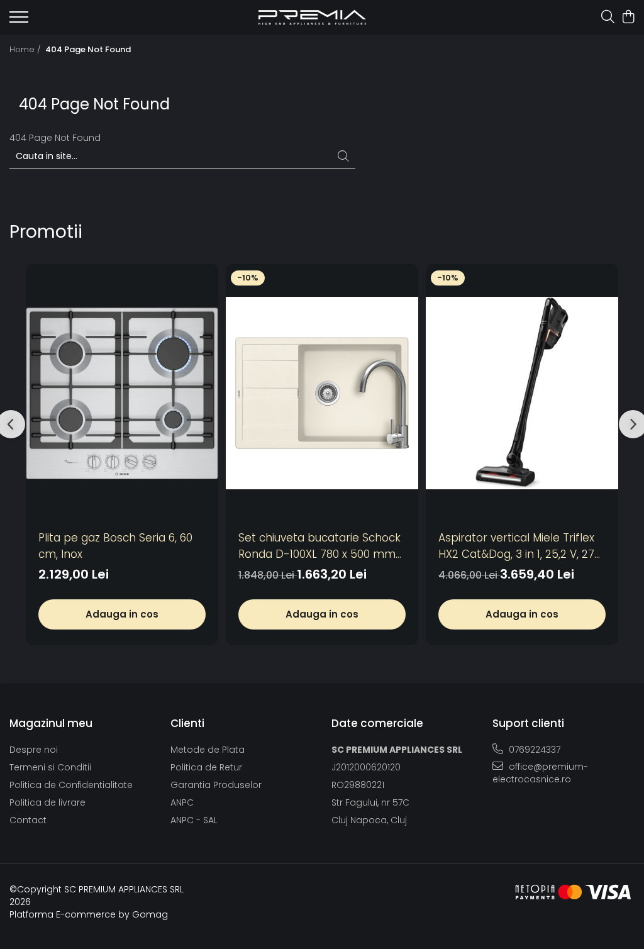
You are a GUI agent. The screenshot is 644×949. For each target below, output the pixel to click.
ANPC (182, 802)
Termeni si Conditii (50, 767)
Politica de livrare (47, 802)
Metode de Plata (207, 749)
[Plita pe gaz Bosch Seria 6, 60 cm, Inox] (122, 393)
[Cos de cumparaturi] (628, 17)
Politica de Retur (206, 767)
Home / (26, 49)
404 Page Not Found (88, 49)
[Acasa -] (312, 17)
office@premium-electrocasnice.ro (540, 772)
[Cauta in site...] (607, 17)
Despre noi (33, 749)
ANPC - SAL (194, 820)
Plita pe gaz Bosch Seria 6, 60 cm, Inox (115, 546)
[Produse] (18, 20)
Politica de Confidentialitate (71, 785)
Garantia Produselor (216, 785)
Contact (28, 820)
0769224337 (533, 749)
